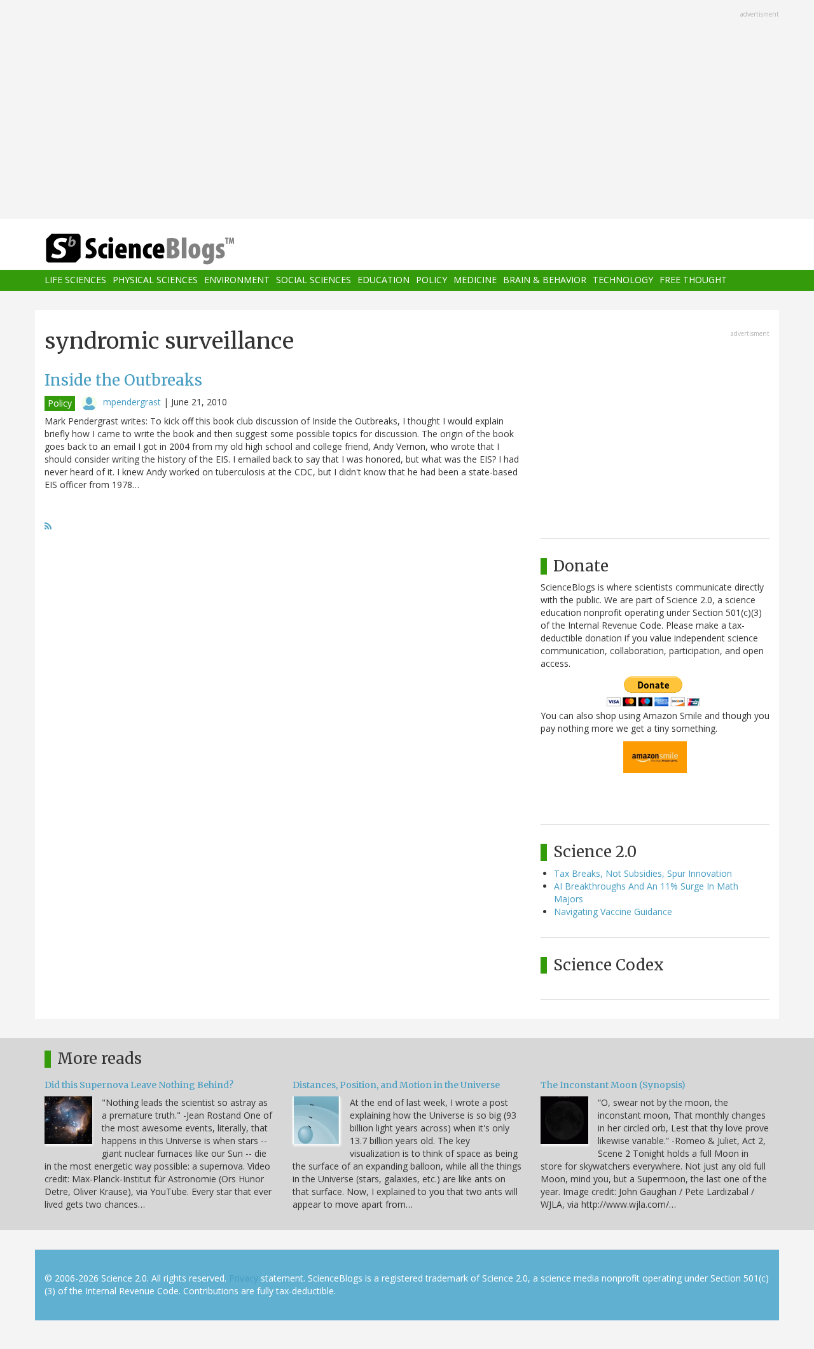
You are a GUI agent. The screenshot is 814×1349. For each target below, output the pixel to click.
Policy (431, 280)
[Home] (165, 249)
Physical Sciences (155, 280)
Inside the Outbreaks (123, 380)
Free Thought (693, 280)
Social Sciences (313, 280)
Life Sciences (75, 280)
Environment (237, 280)
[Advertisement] (407, 111)
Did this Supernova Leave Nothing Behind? (139, 1085)
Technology (623, 280)
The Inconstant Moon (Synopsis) (613, 1085)
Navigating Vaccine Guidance (613, 911)
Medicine (475, 280)
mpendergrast (132, 402)
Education (383, 280)
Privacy (243, 1278)
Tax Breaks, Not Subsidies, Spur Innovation (643, 873)
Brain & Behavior (544, 280)
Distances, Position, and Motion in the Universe (396, 1085)
